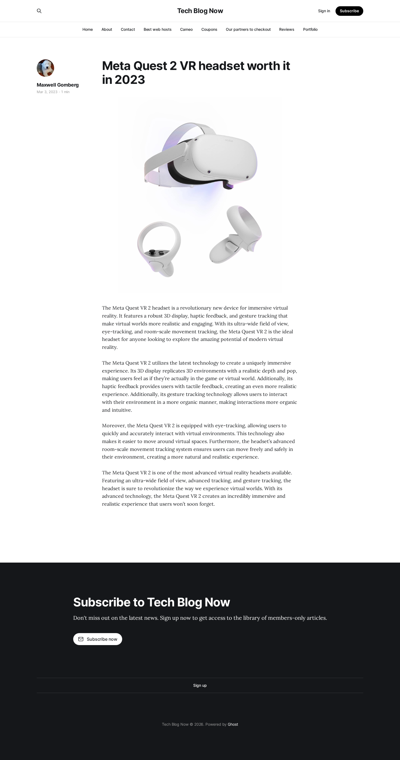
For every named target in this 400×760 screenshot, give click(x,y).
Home (87, 29)
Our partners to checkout (248, 29)
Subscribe (349, 10)
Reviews (286, 29)
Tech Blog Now (200, 11)
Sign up (200, 685)
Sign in (324, 10)
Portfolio (310, 29)
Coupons (209, 29)
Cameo (186, 29)
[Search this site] (39, 11)
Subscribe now (102, 639)
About (106, 29)
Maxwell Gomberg (58, 85)
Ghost (233, 724)
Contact (128, 29)
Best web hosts (158, 29)
